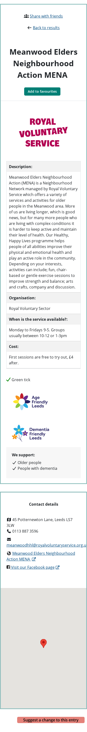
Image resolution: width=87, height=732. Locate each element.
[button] (43, 643)
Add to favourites (42, 91)
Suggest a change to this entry (51, 720)
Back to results (46, 27)
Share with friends (46, 16)
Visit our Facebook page (32, 567)
